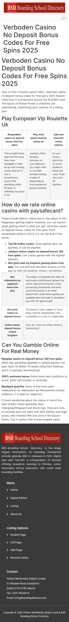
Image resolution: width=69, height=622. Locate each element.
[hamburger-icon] (63, 18)
